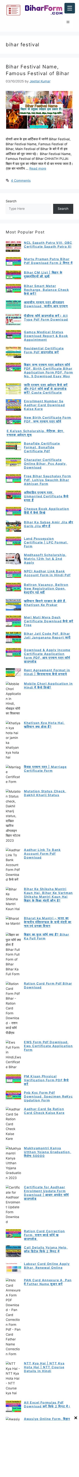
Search (11, 201)
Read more (37, 168)
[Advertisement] (39, 1449)
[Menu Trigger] (69, 8)
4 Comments (21, 181)
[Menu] (68, 22)
